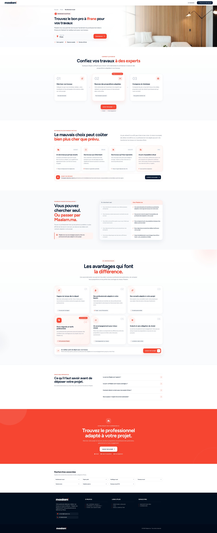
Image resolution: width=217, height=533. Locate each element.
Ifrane (61, 9)
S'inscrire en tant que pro (205, 2)
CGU (114, 505)
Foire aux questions (94, 507)
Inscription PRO (145, 504)
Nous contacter (119, 507)
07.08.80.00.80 (63, 517)
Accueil (56, 9)
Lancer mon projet (108, 107)
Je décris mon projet (152, 177)
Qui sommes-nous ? (93, 504)
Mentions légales (119, 504)
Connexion (191, 2)
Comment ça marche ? (94, 505)
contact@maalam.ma (64, 513)
